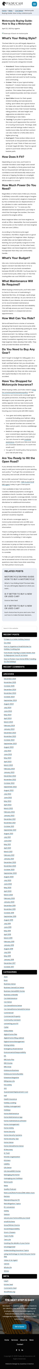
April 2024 (8, 718)
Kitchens (7, 1160)
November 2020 (10, 866)
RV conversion (9, 1207)
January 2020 (9, 902)
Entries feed (8, 1284)
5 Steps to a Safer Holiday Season (17, 639)
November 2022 (10, 779)
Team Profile (8, 1236)
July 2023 (7, 751)
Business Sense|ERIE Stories (14, 991)
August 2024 (9, 704)
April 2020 (7, 891)
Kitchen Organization (12, 1157)
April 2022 (7, 805)
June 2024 (8, 711)
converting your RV (11, 1023)
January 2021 (9, 859)
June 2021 (7, 841)
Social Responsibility (12, 1229)
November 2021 (10, 823)
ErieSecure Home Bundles (13, 1074)
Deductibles (8, 1031)
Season (7, 1214)
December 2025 (10, 679)
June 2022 (8, 797)
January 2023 (9, 772)
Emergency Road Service (13, 1049)
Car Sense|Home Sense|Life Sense (17, 1009)
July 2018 (7, 952)
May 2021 (7, 844)
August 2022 (9, 790)
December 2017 (10, 963)
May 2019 (7, 931)
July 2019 (7, 923)
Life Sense (7, 1167)
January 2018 (9, 959)
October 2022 (9, 783)
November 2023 (10, 736)
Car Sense (8, 1002)
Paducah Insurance (12, 4)
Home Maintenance (11, 1113)
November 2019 (10, 909)
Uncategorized (9, 1247)
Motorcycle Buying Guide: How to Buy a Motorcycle (19, 578)
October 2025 (9, 686)
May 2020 (7, 887)
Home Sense (8, 1142)
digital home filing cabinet (14, 1038)
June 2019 (7, 927)
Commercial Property (12, 1016)
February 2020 (9, 898)
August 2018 (8, 949)
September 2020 (10, 873)
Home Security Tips (11, 1139)
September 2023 (10, 743)
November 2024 (10, 693)
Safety (6, 1211)
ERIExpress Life (9, 1081)
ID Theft (7, 1153)
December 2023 (10, 733)
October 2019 (9, 913)
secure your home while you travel (17, 1218)
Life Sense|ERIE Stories (12, 1171)
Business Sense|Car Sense (14, 987)
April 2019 (7, 934)
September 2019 (10, 916)
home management (11, 1124)
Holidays (7, 1110)
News (10, 10)
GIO (5, 1088)
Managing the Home (12, 1175)
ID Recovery (8, 1149)
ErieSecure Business (11, 1070)
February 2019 (9, 941)
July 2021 (7, 837)
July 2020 (7, 880)
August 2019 (8, 920)
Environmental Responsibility (15, 1052)
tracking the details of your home (17, 1243)
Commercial (8, 1013)
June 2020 (8, 884)
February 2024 (9, 725)
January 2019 (9, 945)
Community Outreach (12, 1020)
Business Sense (10, 984)
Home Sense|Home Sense (14, 1146)
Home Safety (9, 1128)
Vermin (6, 1264)
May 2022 (7, 801)
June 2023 (8, 754)
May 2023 (7, 758)
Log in (6, 1281)
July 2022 (7, 794)
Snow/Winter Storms (12, 1225)
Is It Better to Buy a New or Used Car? (18, 595)
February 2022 (9, 812)
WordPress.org (9, 1292)
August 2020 (9, 877)
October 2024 (9, 697)
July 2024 (7, 707)
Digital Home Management (14, 1041)
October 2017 (9, 967)
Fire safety (8, 1085)
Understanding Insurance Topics (16, 1250)
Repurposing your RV (12, 1200)
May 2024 (7, 715)
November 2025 (10, 682)
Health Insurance (10, 1099)
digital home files (10, 1034)
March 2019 (8, 938)
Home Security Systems (13, 1135)
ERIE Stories (8, 1063)
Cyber (6, 1027)
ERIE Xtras (7, 1067)
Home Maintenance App (13, 1117)
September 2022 (10, 787)
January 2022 (9, 815)
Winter (6, 1271)
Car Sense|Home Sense (13, 1005)
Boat (6, 980)
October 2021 (9, 826)
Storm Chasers (9, 1232)
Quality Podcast (10, 1189)
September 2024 (10, 700)
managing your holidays (13, 1178)
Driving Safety (9, 1045)
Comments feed (10, 1288)
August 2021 (8, 833)
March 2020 (8, 895)
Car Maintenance (10, 998)
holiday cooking (10, 1103)
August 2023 (9, 747)
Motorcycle (8, 1182)
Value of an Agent (11, 1260)
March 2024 (8, 722)
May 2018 (7, 956)
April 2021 (7, 848)
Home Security (9, 1131)
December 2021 (10, 819)
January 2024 (9, 729)
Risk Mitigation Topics (12, 1203)
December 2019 (10, 905)
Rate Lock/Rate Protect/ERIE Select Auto (19, 1193)
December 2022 (10, 776)
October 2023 (9, 740)
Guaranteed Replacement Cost (16, 1092)
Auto (6, 977)
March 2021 (8, 851)
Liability (7, 1164)
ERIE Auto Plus (9, 1059)
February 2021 (9, 855)
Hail (5, 1095)
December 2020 (10, 862)
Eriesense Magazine (11, 1077)
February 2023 (9, 769)
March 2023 (8, 765)
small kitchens (9, 1221)
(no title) (7, 643)
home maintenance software (15, 1121)
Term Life (7, 1239)
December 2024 (10, 689)
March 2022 (8, 808)
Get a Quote (19, 1327)
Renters (7, 1196)
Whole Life (8, 1267)
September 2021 (10, 830)
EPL (5, 1056)
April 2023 (7, 761)
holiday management (12, 1106)
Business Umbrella (11, 995)
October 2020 (9, 869)
